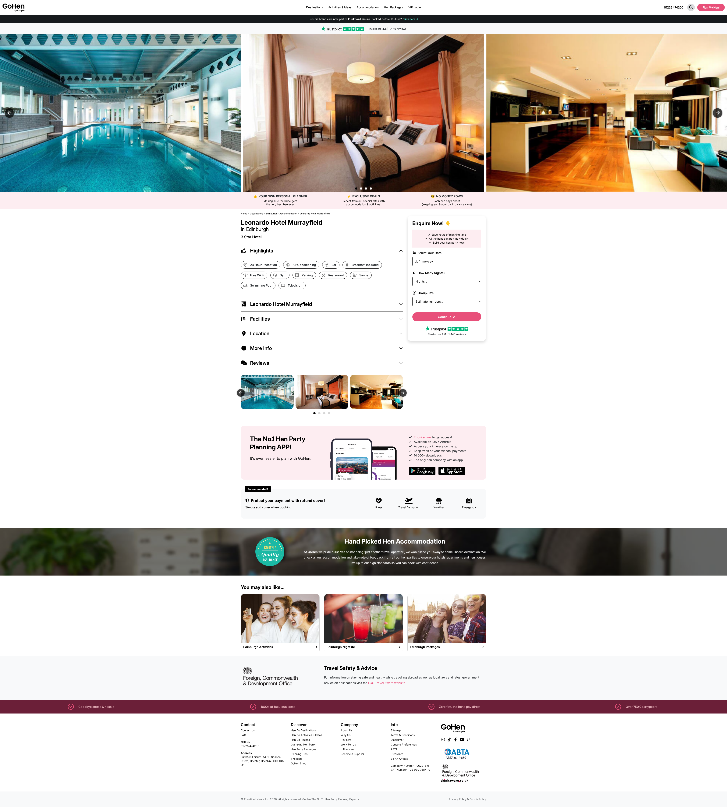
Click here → (410, 19)
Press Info (397, 754)
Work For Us (348, 744)
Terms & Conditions (403, 735)
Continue (445, 317)
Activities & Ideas (339, 7)
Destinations (314, 7)
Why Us (345, 735)
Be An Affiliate (399, 758)
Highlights (261, 251)
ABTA (394, 749)
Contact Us (248, 730)
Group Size (425, 293)
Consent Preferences (404, 744)
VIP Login (414, 7)
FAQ (243, 735)
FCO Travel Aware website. (387, 683)
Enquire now (422, 437)
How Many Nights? (431, 273)
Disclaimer (397, 739)
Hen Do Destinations (303, 730)
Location (259, 333)
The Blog (296, 758)
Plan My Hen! (711, 7)
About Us (346, 730)
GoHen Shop (298, 763)
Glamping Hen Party (303, 744)
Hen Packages (393, 7)
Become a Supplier (352, 754)
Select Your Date (429, 253)
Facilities (260, 319)
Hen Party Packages (303, 749)
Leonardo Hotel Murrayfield (281, 304)
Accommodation (368, 7)
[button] (691, 7)
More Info (261, 348)
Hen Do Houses (300, 739)
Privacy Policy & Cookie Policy (467, 799)
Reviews (259, 363)
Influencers (347, 749)
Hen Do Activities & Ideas (306, 735)
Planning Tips (299, 754)
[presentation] (9, 113)
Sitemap (396, 730)
